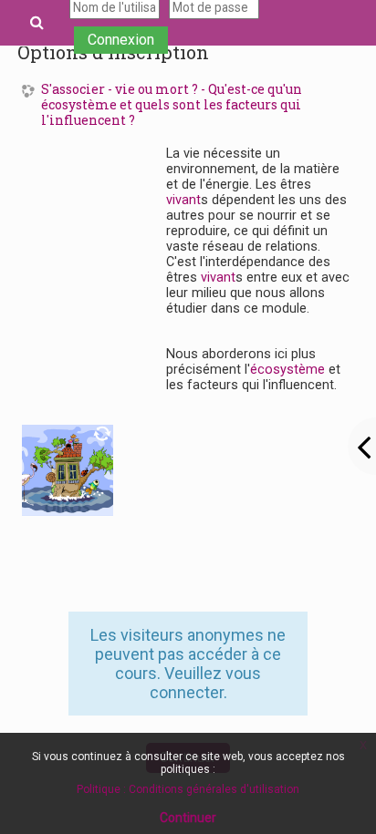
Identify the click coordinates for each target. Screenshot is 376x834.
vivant (183, 200)
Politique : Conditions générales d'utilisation (188, 789)
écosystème (287, 369)
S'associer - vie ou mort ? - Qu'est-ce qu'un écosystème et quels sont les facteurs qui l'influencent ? (171, 105)
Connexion (121, 39)
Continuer (188, 817)
